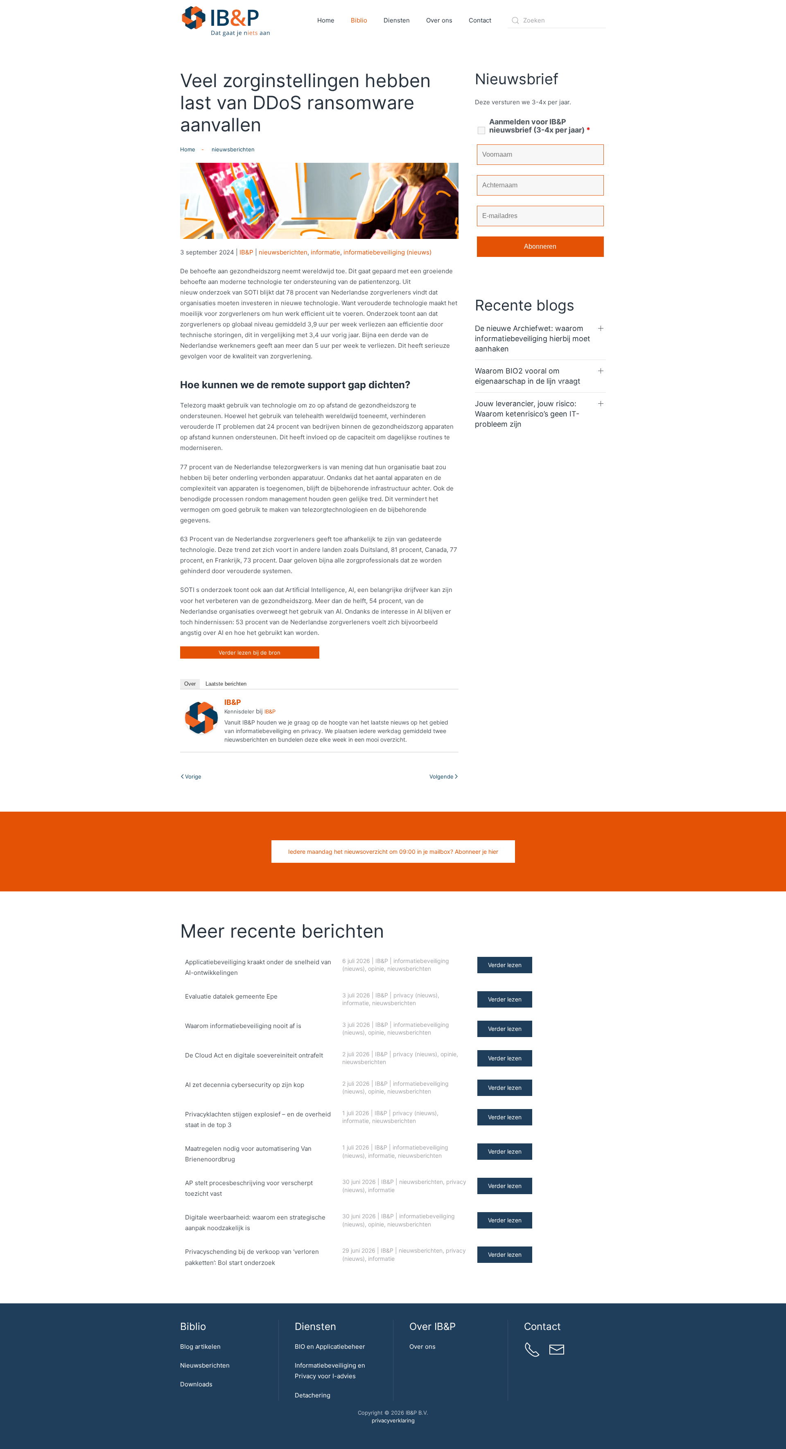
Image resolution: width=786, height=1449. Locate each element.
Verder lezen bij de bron (249, 652)
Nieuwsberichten (205, 1365)
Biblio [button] (359, 20)
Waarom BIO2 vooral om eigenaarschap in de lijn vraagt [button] (527, 376)
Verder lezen (505, 964)
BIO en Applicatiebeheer (330, 1346)
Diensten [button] (397, 20)
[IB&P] (201, 717)
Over (190, 684)
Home (325, 20)
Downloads (196, 1384)
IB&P (246, 252)
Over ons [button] (439, 20)
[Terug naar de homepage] (226, 20)
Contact (480, 20)
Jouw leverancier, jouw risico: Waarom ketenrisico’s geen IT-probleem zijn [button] (527, 413)
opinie (376, 968)
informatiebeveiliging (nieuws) (387, 252)
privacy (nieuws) (415, 995)
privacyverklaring (393, 1420)
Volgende (441, 776)
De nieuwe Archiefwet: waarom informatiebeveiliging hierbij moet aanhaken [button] (532, 338)
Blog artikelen (200, 1346)
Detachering (312, 1395)
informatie (325, 252)
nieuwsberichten (283, 252)
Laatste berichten (226, 684)
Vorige (193, 776)
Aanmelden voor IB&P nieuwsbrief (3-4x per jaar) (539, 126)
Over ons (422, 1346)
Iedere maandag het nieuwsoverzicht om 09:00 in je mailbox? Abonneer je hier (393, 851)
